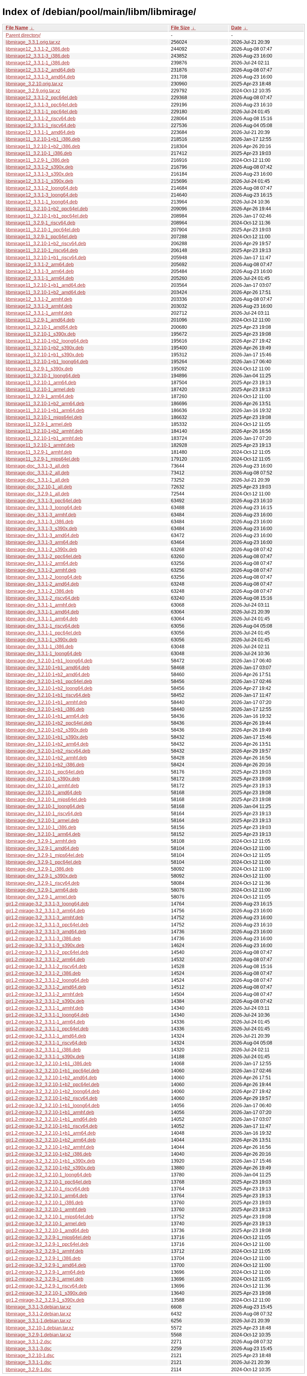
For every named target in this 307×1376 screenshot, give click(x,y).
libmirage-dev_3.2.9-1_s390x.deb (41, 875)
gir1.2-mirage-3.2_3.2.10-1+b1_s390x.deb (50, 1161)
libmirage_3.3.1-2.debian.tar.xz (38, 1313)
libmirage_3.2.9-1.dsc (29, 1369)
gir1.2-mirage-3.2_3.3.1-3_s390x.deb (45, 945)
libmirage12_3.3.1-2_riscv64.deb (41, 118)
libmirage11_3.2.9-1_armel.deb (39, 424)
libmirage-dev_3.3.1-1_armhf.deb (41, 605)
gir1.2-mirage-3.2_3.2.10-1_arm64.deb (47, 1195)
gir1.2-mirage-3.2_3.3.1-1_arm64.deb (45, 1021)
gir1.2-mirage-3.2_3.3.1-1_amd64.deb (46, 1036)
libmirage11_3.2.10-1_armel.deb (40, 389)
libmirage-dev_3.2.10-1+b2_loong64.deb (49, 688)
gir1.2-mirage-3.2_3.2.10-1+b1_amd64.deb (51, 1119)
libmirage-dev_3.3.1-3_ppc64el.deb (43, 500)
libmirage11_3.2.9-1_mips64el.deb (42, 459)
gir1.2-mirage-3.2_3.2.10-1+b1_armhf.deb (50, 1112)
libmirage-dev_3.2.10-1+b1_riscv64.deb (48, 695)
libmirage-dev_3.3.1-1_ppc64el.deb (43, 632)
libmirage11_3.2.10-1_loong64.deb (43, 375)
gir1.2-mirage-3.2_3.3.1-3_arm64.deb (45, 910)
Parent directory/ (23, 35)
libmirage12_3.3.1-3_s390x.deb (39, 174)
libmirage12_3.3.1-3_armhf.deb (39, 306)
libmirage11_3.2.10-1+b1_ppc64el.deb (47, 215)
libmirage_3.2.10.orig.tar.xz (34, 83)
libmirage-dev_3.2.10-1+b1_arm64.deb (47, 716)
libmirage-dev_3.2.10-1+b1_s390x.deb (47, 737)
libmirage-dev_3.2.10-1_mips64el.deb (46, 799)
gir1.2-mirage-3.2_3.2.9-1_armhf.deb (44, 1251)
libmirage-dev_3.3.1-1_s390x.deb (41, 639)
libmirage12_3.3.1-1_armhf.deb (39, 313)
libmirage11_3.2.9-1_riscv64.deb (40, 222)
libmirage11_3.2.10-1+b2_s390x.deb (45, 347)
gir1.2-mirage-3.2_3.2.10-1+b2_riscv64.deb (51, 1098)
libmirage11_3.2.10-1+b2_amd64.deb (45, 292)
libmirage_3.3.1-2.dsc (29, 1341)
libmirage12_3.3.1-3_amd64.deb (40, 76)
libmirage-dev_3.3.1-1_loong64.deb (44, 653)
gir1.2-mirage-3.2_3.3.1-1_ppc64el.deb (47, 1028)
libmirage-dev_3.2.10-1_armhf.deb (42, 785)
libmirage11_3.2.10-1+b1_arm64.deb (45, 410)
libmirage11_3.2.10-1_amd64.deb (41, 327)
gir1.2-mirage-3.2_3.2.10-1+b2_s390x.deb (50, 1167)
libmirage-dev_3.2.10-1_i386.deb (41, 827)
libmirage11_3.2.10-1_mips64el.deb (44, 417)
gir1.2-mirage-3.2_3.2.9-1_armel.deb (44, 1279)
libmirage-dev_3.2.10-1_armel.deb (42, 820)
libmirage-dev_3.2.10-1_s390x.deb (43, 778)
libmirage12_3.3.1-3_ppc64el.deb (41, 104)
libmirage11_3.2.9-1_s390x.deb (39, 368)
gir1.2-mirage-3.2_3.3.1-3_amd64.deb (46, 931)
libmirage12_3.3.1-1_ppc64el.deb (41, 111)
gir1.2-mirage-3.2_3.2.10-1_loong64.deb (48, 1174)
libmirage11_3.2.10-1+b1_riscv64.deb (46, 257)
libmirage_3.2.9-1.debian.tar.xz (38, 1334)
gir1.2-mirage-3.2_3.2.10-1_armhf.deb (46, 1209)
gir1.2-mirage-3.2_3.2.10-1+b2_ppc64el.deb (52, 1084)
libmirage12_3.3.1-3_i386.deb (38, 55)
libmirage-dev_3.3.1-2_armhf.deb (41, 570)
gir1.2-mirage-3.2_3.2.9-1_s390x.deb (45, 1300)
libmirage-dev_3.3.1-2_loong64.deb (44, 577)
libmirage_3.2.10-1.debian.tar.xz (40, 1327)
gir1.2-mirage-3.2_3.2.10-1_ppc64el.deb (48, 1181)
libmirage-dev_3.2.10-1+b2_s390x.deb (47, 730)
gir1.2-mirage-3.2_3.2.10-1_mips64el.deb (50, 1216)
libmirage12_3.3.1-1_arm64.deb (40, 278)
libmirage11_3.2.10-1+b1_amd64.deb (45, 285)
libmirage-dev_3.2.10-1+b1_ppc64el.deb (49, 681)
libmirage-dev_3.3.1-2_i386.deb (39, 591)
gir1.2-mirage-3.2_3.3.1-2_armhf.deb (44, 994)
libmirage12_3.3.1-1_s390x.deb (39, 181)
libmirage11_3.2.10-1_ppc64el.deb (43, 229)
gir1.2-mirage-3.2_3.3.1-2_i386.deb (43, 973)
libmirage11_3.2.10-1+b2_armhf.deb (44, 431)
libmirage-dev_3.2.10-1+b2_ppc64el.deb (49, 723)
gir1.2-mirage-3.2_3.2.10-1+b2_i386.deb (48, 1154)
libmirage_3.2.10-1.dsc (30, 1355)
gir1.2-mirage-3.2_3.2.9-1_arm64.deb (45, 1272)
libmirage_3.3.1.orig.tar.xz (33, 42)
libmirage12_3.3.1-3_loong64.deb (42, 195)
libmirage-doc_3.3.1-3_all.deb (37, 465)
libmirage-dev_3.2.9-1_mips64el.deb (45, 855)
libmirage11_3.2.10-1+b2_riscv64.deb (46, 243)
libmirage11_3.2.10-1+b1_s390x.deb (45, 354)
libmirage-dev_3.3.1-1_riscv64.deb (42, 626)
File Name (17, 27)
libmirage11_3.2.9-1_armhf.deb (39, 452)
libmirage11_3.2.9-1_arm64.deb (39, 396)
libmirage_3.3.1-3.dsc (29, 1348)
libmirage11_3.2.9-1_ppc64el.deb (41, 236)
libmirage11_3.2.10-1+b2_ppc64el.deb (47, 208)
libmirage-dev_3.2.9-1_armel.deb (41, 896)
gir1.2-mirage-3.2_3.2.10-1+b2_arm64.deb (51, 1140)
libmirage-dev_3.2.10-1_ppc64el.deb (45, 771)
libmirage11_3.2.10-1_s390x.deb (41, 334)
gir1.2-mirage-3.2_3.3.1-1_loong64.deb (47, 1015)
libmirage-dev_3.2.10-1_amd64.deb (44, 792)
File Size (180, 27)
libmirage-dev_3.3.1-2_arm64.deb (42, 563)
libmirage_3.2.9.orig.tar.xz (33, 90)
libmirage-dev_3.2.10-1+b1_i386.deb (45, 709)
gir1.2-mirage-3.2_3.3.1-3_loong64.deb (47, 903)
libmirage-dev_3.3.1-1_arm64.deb (42, 618)
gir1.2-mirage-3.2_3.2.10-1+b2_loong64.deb (53, 1091)
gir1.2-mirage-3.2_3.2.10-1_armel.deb (46, 1223)
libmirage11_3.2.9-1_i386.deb (37, 160)
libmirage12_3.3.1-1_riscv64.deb (41, 125)
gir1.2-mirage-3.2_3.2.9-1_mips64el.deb (48, 1237)
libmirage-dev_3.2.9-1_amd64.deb (42, 848)
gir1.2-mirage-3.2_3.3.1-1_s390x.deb (45, 1056)
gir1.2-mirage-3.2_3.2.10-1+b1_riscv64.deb (51, 1126)
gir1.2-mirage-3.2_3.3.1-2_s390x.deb (45, 1001)
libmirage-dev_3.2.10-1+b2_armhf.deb (46, 757)
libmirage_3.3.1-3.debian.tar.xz (38, 1306)
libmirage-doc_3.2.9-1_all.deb (37, 493)
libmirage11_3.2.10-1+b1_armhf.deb (44, 438)
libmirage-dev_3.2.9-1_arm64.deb (42, 890)
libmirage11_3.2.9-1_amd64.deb (40, 319)
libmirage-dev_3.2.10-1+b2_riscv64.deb (48, 750)
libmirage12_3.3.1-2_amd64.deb (40, 70)
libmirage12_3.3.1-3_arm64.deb (40, 271)
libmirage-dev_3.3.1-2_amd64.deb (42, 584)
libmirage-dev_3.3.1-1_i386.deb (39, 646)
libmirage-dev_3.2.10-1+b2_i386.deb (45, 764)
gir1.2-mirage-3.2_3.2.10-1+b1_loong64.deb (53, 1105)
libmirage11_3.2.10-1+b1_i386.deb (43, 139)
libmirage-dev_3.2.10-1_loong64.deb (45, 806)
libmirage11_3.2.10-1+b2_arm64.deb (45, 403)
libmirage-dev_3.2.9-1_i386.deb (39, 869)
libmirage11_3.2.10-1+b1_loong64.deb (47, 361)
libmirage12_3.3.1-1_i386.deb (38, 62)
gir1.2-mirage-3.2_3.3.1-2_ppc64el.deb (47, 952)
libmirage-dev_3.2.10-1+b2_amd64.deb (48, 674)
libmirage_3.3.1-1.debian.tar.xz (38, 1320)
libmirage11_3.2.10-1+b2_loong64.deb (47, 340)
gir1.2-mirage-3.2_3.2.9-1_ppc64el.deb (47, 1244)
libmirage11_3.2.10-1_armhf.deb (40, 445)
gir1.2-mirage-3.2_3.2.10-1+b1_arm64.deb (51, 1133)
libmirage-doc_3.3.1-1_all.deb (37, 480)
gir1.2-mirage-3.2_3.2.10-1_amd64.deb (47, 1230)
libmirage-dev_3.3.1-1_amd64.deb (42, 611)
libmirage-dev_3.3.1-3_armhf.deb (41, 514)
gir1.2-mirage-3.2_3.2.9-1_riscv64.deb (46, 1285)
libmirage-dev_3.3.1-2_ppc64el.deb (43, 556)
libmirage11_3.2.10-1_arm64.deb (41, 382)
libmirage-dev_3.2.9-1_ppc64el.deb (43, 862)
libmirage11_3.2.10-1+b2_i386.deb (43, 146)
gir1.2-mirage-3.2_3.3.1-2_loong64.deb (47, 980)
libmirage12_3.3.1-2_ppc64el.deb (41, 97)
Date (236, 27)
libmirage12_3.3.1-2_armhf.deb (39, 299)
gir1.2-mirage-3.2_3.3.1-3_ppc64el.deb (47, 924)
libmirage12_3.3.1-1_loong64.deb (42, 201)
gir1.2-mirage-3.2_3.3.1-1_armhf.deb (44, 1008)
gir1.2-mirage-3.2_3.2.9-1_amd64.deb (46, 1265)
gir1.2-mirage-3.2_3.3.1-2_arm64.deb (45, 959)
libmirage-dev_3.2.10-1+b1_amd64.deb (48, 667)
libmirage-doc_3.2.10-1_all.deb (39, 486)
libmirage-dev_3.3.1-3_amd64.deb (42, 535)
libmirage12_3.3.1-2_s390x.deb (39, 167)
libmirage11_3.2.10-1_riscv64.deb (42, 250)
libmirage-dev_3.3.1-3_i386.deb (39, 521)
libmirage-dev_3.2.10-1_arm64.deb (43, 834)
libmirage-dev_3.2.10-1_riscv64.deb (44, 813)
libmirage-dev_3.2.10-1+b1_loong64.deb (49, 660)
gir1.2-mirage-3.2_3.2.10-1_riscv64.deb (47, 1188)
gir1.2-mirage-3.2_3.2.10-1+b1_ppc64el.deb (52, 1070)
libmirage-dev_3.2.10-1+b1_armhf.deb (46, 702)
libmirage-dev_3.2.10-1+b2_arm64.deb (47, 744)
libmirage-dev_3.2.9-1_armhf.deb (41, 841)
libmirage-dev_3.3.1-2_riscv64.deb (42, 598)
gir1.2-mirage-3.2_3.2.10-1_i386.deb (44, 1202)
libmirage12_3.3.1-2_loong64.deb (42, 188)
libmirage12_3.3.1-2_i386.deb (38, 49)
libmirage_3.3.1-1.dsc (29, 1362)
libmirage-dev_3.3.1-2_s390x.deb (41, 549)
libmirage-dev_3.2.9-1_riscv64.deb (42, 883)
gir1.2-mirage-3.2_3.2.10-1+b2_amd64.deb (51, 1077)
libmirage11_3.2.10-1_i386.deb (39, 153)
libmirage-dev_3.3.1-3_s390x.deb (41, 528)
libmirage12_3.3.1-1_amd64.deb (40, 132)
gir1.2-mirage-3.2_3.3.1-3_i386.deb (43, 938)
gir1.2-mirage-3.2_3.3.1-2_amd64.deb (46, 987)
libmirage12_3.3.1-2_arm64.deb (40, 264)
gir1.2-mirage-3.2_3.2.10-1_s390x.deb (46, 1293)
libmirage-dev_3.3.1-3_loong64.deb (44, 507)
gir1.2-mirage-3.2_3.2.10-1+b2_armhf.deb (50, 1147)
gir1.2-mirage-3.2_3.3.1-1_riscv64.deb (46, 1042)
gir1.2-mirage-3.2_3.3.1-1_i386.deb (43, 1049)
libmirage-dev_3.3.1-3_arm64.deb (42, 542)
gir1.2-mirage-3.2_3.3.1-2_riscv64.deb (46, 966)
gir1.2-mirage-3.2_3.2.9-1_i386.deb (43, 1258)
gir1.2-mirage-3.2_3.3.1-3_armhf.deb (44, 917)
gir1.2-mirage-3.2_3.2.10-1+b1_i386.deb (48, 1063)
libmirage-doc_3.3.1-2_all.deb (37, 472)
